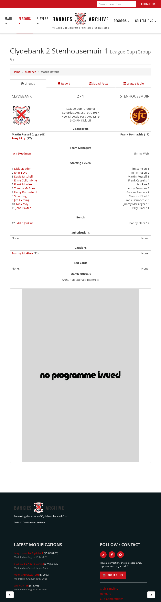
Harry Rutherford (25, 192)
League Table (135, 83)
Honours (105, 594)
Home (16, 72)
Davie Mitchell (23, 176)
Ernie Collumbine (25, 180)
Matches (30, 72)
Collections (144, 20)
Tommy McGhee (24, 188)
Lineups (29, 83)
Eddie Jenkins (24, 223)
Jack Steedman (21, 153)
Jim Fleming (21, 200)
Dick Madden (22, 168)
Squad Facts (99, 83)
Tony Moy (18, 138)
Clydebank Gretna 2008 (29, 564)
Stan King (20, 196)
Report (65, 83)
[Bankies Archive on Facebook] (112, 554)
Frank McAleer (23, 184)
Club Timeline (109, 588)
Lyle (21, 585)
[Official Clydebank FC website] (120, 554)
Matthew (26, 574)
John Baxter (23, 208)
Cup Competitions (111, 599)
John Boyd (20, 172)
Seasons (24, 18)
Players (42, 18)
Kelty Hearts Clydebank (28, 553)
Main (8, 18)
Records (121, 20)
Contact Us (148, 4)
